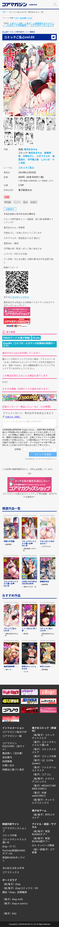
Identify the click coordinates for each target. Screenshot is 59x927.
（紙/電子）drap (11, 884)
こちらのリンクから (19, 296)
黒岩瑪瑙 (45, 670)
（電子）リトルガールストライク (44, 768)
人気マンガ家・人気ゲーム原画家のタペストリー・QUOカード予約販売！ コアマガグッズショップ (28, 24)
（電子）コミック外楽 (44, 756)
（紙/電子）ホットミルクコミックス (43, 801)
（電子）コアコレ (41, 774)
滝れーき (8, 670)
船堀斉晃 (8, 544)
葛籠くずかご (31, 549)
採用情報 (7, 761)
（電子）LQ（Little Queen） (42, 761)
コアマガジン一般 (12, 736)
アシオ (26, 672)
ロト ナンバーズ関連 (43, 845)
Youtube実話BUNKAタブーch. (13, 852)
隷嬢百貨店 (44, 581)
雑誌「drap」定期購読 (14, 892)
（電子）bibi (9, 913)
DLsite (36, 337)
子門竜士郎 (33, 159)
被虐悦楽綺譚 (9, 666)
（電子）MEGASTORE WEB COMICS (44, 787)
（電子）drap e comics (15, 903)
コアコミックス (10, 872)
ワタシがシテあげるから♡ (47, 542)
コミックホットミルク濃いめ (14, 840)
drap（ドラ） (9, 846)
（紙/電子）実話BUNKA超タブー (41, 839)
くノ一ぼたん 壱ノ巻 (29, 629)
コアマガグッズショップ (14, 829)
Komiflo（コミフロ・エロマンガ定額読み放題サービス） (29, 344)
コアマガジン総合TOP (14, 732)
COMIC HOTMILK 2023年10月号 (29, 582)
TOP (4, 12)
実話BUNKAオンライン (13, 859)
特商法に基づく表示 (13, 769)
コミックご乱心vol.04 (46, 629)
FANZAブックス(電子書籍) (16, 337)
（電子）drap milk (12, 899)
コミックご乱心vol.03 (10, 629)
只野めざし (28, 156)
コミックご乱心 (26, 167)
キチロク (30, 587)
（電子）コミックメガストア (44, 750)
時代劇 (8, 202)
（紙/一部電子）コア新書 (43, 850)
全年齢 (23, 17)
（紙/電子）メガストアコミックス (43, 780)
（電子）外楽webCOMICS (39, 794)
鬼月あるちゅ (31, 149)
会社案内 (7, 757)
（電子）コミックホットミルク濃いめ (44, 743)
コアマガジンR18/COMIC (9, 744)
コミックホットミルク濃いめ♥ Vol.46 (29, 543)
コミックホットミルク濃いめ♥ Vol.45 (11, 583)
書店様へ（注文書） (13, 753)
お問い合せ (8, 765)
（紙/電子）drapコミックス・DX (20, 888)
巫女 (25, 202)
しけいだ (45, 159)
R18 (30, 17)
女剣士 (33, 202)
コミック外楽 (9, 835)
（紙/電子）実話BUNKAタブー (41, 832)
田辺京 (26, 634)
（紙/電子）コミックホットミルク (43, 736)
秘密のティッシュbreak (29, 667)
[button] (55, 4)
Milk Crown (45, 666)
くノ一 (17, 202)
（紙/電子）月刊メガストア (43, 816)
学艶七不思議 (9, 541)
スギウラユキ (43, 156)
